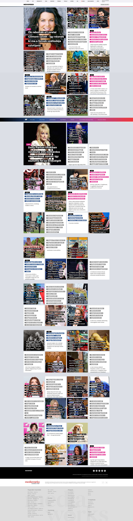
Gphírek (71, 1)
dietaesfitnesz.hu (71, 505)
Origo (28, 1)
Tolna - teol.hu (31, 516)
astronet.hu (70, 492)
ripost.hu (90, 489)
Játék (98, 1)
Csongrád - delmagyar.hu (33, 498)
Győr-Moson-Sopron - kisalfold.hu (35, 503)
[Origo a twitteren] (96, 471)
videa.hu (90, 505)
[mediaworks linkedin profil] (106, 482)
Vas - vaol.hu (50, 489)
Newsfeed (52, 1)
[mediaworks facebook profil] (103, 482)
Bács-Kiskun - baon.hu (33, 492)
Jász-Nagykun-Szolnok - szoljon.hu (35, 508)
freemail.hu (90, 502)
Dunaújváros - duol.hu (32, 500)
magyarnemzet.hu (52, 500)
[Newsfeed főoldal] (28, 471)
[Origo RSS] (105, 471)
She (77, 1)
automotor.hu (71, 493)
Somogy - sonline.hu (32, 513)
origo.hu (49, 505)
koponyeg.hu (91, 503)
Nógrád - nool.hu (31, 511)
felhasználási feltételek (86, 474)
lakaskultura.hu (71, 495)
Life (33, 1)
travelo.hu (70, 503)
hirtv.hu (49, 503)
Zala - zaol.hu (51, 493)
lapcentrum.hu (91, 507)
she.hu (89, 494)
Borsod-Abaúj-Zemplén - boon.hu (35, 497)
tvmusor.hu (70, 510)
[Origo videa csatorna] (102, 471)
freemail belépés (105, 4)
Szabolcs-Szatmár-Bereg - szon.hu (35, 515)
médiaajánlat (105, 474)
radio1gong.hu (91, 514)
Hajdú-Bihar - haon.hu (32, 505)
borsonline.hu (71, 517)
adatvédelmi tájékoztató (77, 474)
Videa (46, 1)
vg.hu (49, 512)
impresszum (100, 474)
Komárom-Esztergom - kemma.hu (35, 510)
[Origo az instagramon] (99, 471)
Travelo (65, 1)
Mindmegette (39, 1)
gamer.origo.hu (71, 497)
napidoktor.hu (71, 500)
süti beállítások (94, 474)
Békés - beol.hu (31, 495)
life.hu (89, 493)
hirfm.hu (90, 515)
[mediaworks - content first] (32, 482)
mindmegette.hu (71, 502)
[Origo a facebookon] (94, 471)
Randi (83, 1)
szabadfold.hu (51, 502)
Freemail (59, 1)
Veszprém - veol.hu (52, 491)
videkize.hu (70, 508)
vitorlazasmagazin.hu (72, 506)
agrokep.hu (50, 514)
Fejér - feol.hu (31, 502)
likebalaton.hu (71, 498)
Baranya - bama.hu (32, 493)
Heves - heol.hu (31, 506)
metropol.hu (90, 491)
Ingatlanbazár (91, 1)
